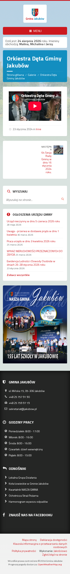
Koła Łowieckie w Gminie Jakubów (29, 484)
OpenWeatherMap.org (50, 564)
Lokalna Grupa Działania (23, 477)
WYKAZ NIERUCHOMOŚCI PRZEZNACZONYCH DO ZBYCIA (35, 253)
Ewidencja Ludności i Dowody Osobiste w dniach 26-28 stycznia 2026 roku (31, 263)
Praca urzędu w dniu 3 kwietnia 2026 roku (31, 241)
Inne (38, 129)
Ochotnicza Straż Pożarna (23, 496)
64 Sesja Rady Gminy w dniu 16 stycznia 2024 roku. (46, 162)
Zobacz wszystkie (18, 275)
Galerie (32, 75)
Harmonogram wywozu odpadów (28, 502)
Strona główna (15, 75)
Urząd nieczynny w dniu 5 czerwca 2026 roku (33, 221)
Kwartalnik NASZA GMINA (23, 490)
